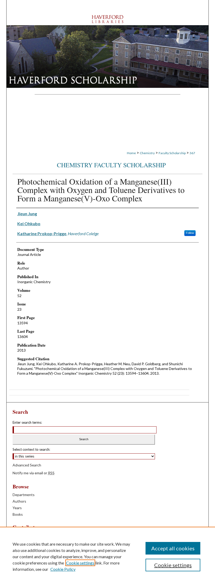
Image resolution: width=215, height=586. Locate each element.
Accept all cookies (173, 548)
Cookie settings (80, 562)
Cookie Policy (63, 569)
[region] (107, 556)
